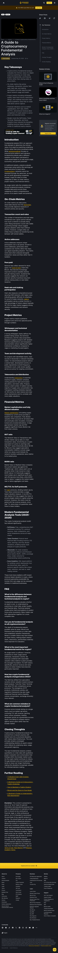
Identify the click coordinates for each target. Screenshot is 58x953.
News (3, 882)
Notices (3, 900)
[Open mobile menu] (54, 3)
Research (18, 898)
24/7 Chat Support (48, 895)
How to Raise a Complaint (50, 915)
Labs (31, 882)
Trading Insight (47, 886)
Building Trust (5, 892)
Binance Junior (19, 884)
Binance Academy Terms (46, 945)
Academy (18, 886)
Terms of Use (31, 945)
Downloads (4, 902)
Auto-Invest (18, 892)
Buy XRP (32, 913)
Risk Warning (5, 898)
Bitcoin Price (33, 895)
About (3, 876)
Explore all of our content (28, 865)
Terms (3, 888)
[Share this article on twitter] (40, 18)
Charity (17, 900)
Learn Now (38, 7)
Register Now (48, 133)
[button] (54, 3)
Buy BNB (32, 911)
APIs (45, 904)
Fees (45, 902)
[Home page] (24, 3)
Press (3, 884)
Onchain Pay (33, 884)
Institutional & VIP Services (36, 880)
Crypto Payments (20, 882)
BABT (17, 896)
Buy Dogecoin (33, 915)
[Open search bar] (43, 3)
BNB (45, 880)
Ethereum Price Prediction (36, 904)
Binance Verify (47, 906)
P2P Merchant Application (36, 876)
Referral (46, 878)
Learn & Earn (33, 891)
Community (4, 896)
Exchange (18, 876)
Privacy (3, 890)
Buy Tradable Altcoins (35, 919)
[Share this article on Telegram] (49, 18)
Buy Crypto (18, 878)
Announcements (5, 880)
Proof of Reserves (48, 888)
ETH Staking (19, 894)
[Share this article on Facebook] (45, 18)
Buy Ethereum (33, 917)
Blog (3, 894)
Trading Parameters (48, 908)
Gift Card (18, 888)
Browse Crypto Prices (35, 893)
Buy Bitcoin (32, 910)
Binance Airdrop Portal (49, 910)
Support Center (47, 897)
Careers (3, 878)
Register (49, 2)
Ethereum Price (33, 897)
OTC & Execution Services (50, 882)
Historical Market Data (49, 884)
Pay (17, 880)
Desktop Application (6, 904)
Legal (3, 886)
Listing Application (34, 878)
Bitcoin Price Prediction (35, 902)
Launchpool (18, 890)
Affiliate (45, 876)
